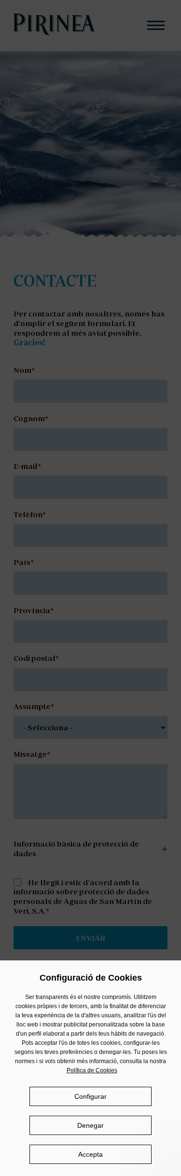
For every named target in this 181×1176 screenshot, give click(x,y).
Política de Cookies (92, 1070)
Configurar (90, 1096)
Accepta (90, 1154)
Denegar (90, 1125)
